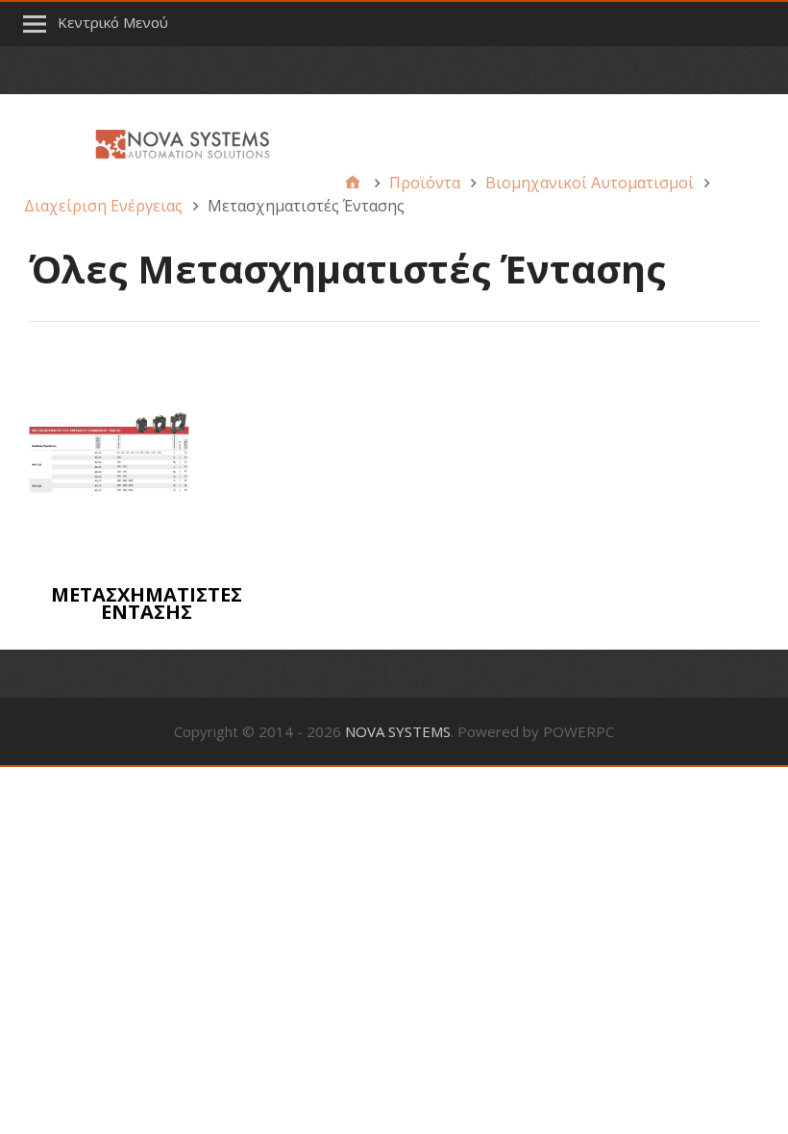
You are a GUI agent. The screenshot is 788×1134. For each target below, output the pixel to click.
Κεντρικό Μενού (113, 22)
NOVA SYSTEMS (398, 731)
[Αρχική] (352, 182)
